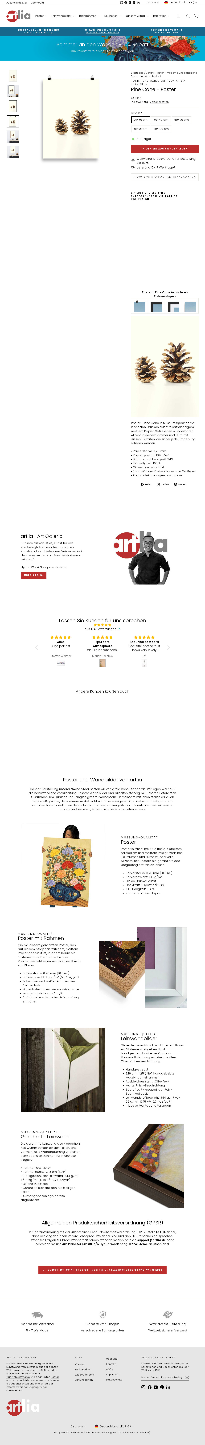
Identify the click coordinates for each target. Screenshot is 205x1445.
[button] (37, 647)
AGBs (109, 1369)
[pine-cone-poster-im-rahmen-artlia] (156, 306)
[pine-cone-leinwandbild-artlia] (190, 306)
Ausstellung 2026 (17, 2)
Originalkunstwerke (18, 1377)
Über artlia (37, 2)
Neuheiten (111, 16)
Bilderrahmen (88, 16)
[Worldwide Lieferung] (168, 1314)
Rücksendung (83, 1369)
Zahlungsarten (84, 1379)
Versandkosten (159, 102)
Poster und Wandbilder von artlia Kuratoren (158, 82)
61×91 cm (141, 129)
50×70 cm (181, 120)
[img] (102, 625)
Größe (137, 113)
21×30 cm (141, 120)
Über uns (111, 1358)
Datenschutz (114, 1379)
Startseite (137, 72)
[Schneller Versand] (37, 1314)
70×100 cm (161, 129)
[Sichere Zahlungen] (102, 1314)
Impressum (113, 1374)
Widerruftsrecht (84, 1374)
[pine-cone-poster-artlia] (139, 306)
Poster (39, 16)
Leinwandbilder (62, 16)
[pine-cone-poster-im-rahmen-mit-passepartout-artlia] (173, 306)
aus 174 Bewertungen (100, 629)
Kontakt (111, 1364)
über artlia (33, 575)
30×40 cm (161, 120)
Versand (80, 1364)
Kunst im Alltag (135, 16)
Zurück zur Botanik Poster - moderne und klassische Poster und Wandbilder (104, 1270)
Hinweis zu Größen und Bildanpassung (165, 177)
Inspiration (160, 16)
